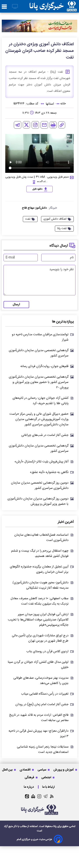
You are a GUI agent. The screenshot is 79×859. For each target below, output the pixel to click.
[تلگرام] (17, 125)
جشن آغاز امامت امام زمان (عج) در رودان (41, 704)
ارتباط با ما (48, 786)
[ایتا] (27, 796)
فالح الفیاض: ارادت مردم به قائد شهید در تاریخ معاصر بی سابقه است (38, 717)
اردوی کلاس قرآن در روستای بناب (47, 651)
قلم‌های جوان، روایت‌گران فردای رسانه (44, 366)
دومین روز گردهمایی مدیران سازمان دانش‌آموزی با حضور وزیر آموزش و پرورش (37, 501)
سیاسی (42, 769)
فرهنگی (30, 777)
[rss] (52, 796)
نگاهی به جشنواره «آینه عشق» (49, 472)
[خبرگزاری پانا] (53, 6)
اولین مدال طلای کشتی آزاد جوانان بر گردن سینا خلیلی (38, 664)
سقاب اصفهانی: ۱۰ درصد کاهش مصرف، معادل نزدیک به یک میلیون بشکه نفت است (39, 601)
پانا (55, 826)
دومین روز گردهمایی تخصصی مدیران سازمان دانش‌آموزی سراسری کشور (39, 485)
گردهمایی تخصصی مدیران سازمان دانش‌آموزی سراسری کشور (38, 353)
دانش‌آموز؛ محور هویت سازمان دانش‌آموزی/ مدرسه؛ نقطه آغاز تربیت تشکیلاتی (40, 585)
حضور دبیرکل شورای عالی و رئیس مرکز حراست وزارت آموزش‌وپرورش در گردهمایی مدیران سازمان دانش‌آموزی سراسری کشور (38, 419)
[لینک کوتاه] (61, 124)
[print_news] (53, 124)
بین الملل (7, 769)
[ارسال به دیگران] (44, 125)
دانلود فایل (37, 189)
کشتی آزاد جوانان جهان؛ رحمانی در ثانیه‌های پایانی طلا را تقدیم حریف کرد (40, 401)
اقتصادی (25, 769)
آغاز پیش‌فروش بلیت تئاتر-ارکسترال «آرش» (41, 461)
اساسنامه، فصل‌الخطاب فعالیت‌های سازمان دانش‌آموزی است (41, 537)
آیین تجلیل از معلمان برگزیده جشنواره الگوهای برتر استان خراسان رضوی (39, 569)
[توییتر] (26, 124)
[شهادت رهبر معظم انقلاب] (39, 26)
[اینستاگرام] (35, 125)
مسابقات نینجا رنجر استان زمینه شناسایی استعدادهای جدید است (42, 749)
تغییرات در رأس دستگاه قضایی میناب (44, 694)
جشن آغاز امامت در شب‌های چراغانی (44, 435)
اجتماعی (46, 777)
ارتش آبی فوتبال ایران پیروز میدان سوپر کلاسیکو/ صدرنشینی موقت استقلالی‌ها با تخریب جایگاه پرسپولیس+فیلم (38, 620)
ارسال (16, 304)
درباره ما (29, 786)
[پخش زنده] (15, 6)
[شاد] (33, 796)
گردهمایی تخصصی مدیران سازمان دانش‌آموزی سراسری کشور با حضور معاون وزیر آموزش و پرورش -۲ (38, 382)
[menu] (4, 6)
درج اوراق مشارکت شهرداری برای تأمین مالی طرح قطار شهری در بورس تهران (40, 638)
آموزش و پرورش (63, 769)
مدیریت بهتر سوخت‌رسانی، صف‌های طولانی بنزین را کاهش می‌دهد (40, 680)
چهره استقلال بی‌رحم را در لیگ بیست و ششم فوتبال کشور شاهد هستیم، (39, 553)
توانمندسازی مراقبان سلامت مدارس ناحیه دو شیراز (40, 337)
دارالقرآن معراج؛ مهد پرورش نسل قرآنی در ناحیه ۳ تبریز (38, 733)
